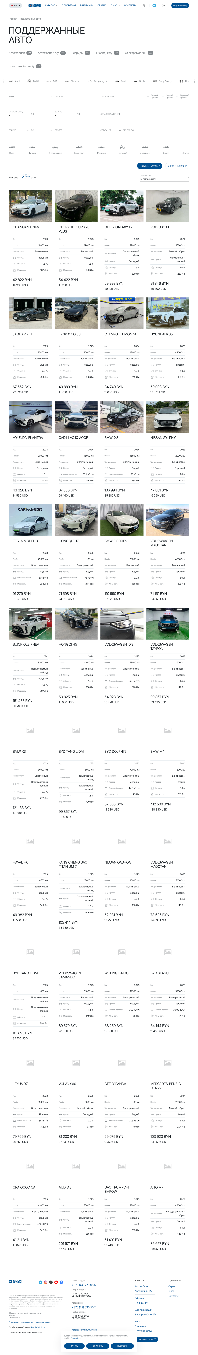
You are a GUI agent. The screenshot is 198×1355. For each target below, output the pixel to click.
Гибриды (139, 1298)
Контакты (130, 5)
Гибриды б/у (141, 1303)
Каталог (50, 5)
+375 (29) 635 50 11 (84, 1307)
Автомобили (141, 1286)
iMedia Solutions (38, 1327)
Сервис (102, 5)
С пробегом (69, 5)
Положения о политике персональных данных (30, 1322)
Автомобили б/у (143, 1291)
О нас (114, 5)
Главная (13, 18)
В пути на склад (143, 1331)
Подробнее (76, 1338)
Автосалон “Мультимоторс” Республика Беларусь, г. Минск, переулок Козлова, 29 (96, 1331)
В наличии (86, 5)
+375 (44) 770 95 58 (84, 1285)
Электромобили (143, 1310)
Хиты (137, 1321)
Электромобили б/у (145, 1314)
